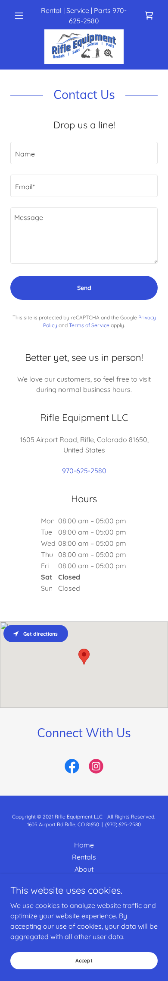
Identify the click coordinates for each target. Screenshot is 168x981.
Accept (84, 960)
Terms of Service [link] (89, 325)
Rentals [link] (84, 857)
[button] (21, 15)
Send (84, 288)
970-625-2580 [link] (84, 470)
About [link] (84, 869)
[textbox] (84, 153)
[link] (149, 15)
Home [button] (84, 845)
